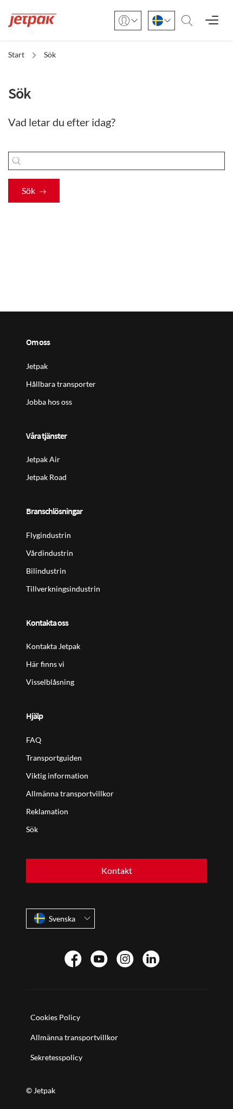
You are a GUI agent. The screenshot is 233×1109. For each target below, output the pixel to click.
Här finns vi (45, 664)
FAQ (33, 739)
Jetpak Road (46, 477)
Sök (28, 190)
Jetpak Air (43, 459)
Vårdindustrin (49, 552)
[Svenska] (161, 20)
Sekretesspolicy (56, 1057)
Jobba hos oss (49, 401)
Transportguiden (54, 757)
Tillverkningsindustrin (63, 588)
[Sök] (187, 20)
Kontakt (116, 870)
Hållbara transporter (61, 383)
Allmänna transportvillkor (70, 793)
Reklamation (47, 811)
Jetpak (37, 366)
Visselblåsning (50, 681)
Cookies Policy (55, 1017)
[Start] (32, 20)
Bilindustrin (46, 570)
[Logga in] (127, 20)
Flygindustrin (48, 535)
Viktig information (57, 775)
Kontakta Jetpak (53, 646)
